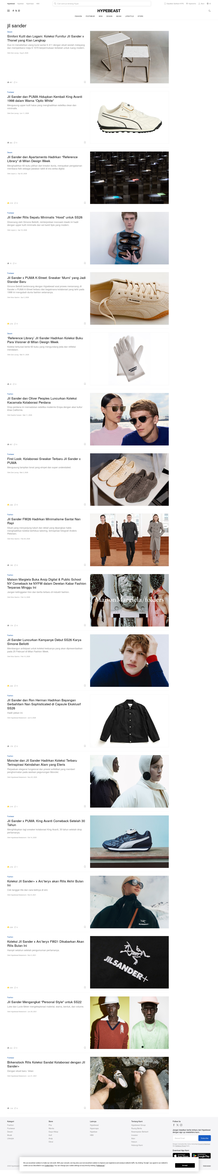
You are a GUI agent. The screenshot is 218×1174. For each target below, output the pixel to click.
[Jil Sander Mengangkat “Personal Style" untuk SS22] (129, 1022)
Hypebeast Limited (17, 1166)
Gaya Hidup (53, 1131)
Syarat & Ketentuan (204, 1144)
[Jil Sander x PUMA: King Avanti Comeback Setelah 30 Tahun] (129, 841)
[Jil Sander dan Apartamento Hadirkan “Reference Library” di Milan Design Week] (129, 177)
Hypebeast (94, 1125)
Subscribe (204, 1138)
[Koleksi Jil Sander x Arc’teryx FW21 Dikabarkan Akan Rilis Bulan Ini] (129, 962)
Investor (134, 1135)
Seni (101, 16)
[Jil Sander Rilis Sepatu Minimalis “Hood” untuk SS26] (129, 238)
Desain (109, 16)
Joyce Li (14, 173)
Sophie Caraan (16, 415)
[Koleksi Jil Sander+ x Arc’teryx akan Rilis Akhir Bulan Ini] (129, 902)
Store (140, 16)
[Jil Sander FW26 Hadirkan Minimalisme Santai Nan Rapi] (129, 540)
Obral (51, 1141)
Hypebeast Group (138, 1125)
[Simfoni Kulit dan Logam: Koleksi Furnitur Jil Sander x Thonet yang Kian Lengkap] (129, 57)
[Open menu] (8, 10)
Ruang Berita (136, 1128)
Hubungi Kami (137, 1145)
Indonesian (207, 1166)
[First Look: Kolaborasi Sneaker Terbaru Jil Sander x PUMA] (129, 479)
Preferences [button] (100, 1165)
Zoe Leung (14, 53)
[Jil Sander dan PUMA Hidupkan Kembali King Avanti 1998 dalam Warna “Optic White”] (129, 117)
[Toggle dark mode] (210, 11)
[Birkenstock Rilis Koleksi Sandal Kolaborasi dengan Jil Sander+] (129, 1083)
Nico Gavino (15, 297)
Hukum (134, 1141)
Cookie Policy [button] (49, 1165)
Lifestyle (129, 16)
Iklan (133, 1138)
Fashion (78, 16)
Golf (50, 1135)
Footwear (90, 16)
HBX (92, 1135)
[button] (52, 82)
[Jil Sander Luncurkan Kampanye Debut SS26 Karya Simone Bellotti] (129, 660)
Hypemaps (94, 1128)
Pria (50, 1125)
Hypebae (93, 1131)
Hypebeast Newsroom (18, 718)
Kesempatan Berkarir (139, 1131)
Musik (119, 16)
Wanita (51, 1128)
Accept (185, 1165)
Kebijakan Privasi (180, 1146)
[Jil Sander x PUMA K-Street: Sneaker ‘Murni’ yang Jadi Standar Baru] (129, 298)
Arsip (51, 1138)
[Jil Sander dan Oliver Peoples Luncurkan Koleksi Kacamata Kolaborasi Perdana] (129, 419)
